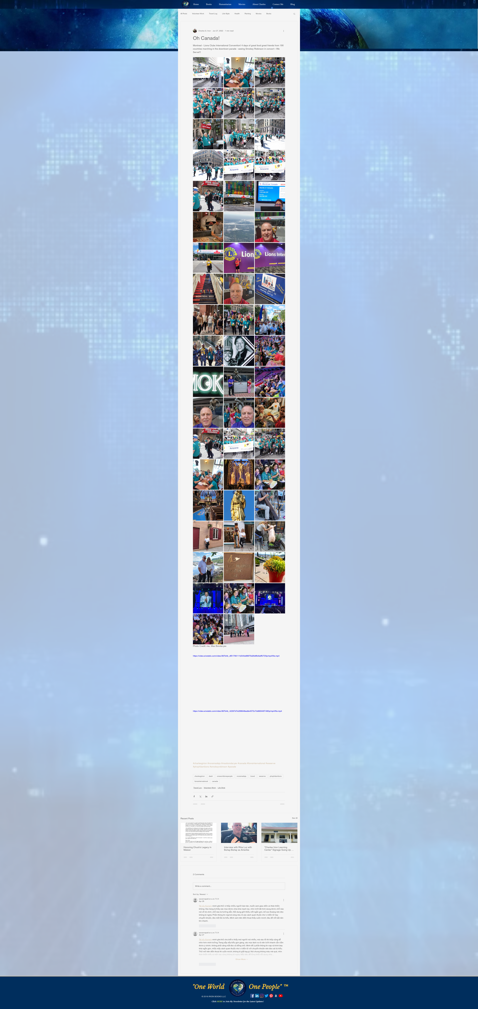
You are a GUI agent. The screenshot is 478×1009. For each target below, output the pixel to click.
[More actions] (283, 30)
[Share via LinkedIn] (206, 796)
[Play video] (239, 680)
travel (252, 776)
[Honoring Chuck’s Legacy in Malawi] (199, 833)
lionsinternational (201, 781)
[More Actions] (283, 900)
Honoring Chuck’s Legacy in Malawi (197, 848)
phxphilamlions (276, 776)
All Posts (183, 14)
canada (215, 781)
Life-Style (226, 14)
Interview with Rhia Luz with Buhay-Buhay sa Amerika (238, 848)
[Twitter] (266, 996)
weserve (262, 776)
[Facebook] (252, 996)
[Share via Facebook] (194, 796)
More (278, 14)
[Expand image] (208, 72)
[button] (294, 14)
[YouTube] (281, 996)
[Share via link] (212, 796)
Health (237, 14)
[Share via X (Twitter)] (200, 796)
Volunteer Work (198, 14)
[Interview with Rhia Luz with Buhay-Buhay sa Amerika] (239, 833)
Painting (248, 14)
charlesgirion (200, 776)
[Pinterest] (271, 996)
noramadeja (241, 776)
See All (295, 818)
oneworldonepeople (225, 776)
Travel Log (213, 14)
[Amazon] (276, 996)
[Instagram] (262, 996)
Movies (258, 14)
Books (268, 14)
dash (211, 776)
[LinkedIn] (257, 996)
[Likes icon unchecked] (200, 925)
